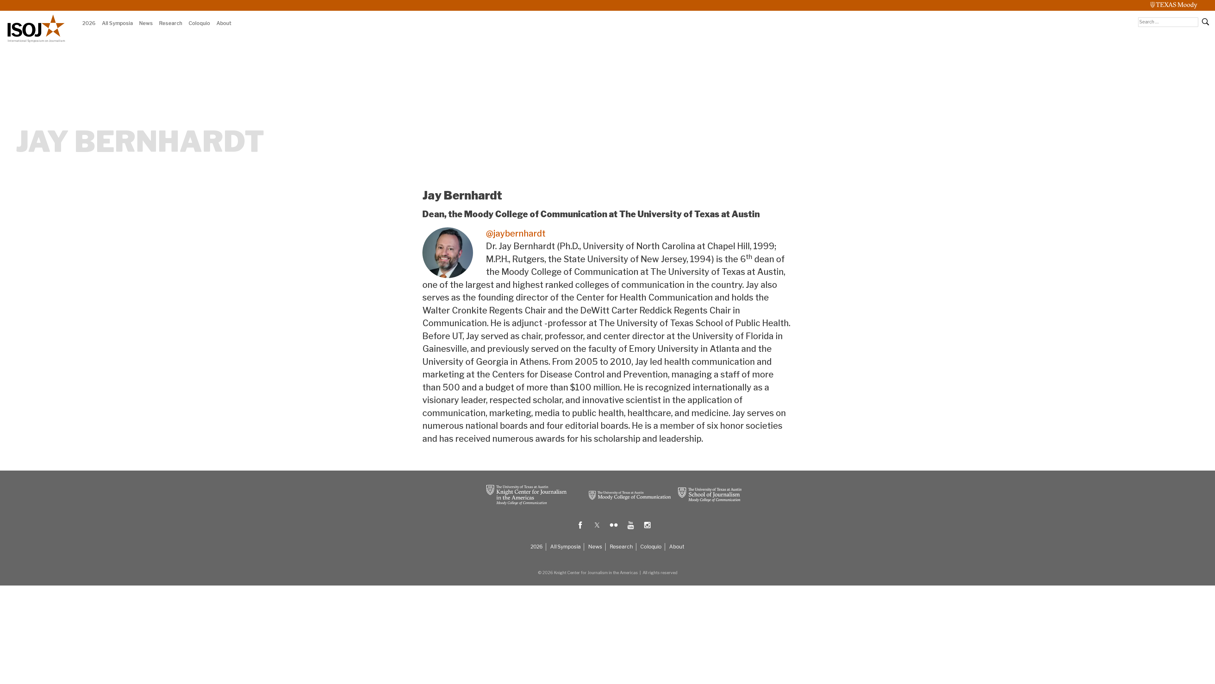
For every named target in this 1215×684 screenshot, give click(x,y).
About (224, 23)
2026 (89, 23)
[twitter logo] (597, 530)
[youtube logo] (630, 530)
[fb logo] (580, 530)
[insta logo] (647, 530)
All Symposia (117, 23)
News (146, 23)
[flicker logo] (614, 530)
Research (170, 23)
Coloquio (199, 23)
